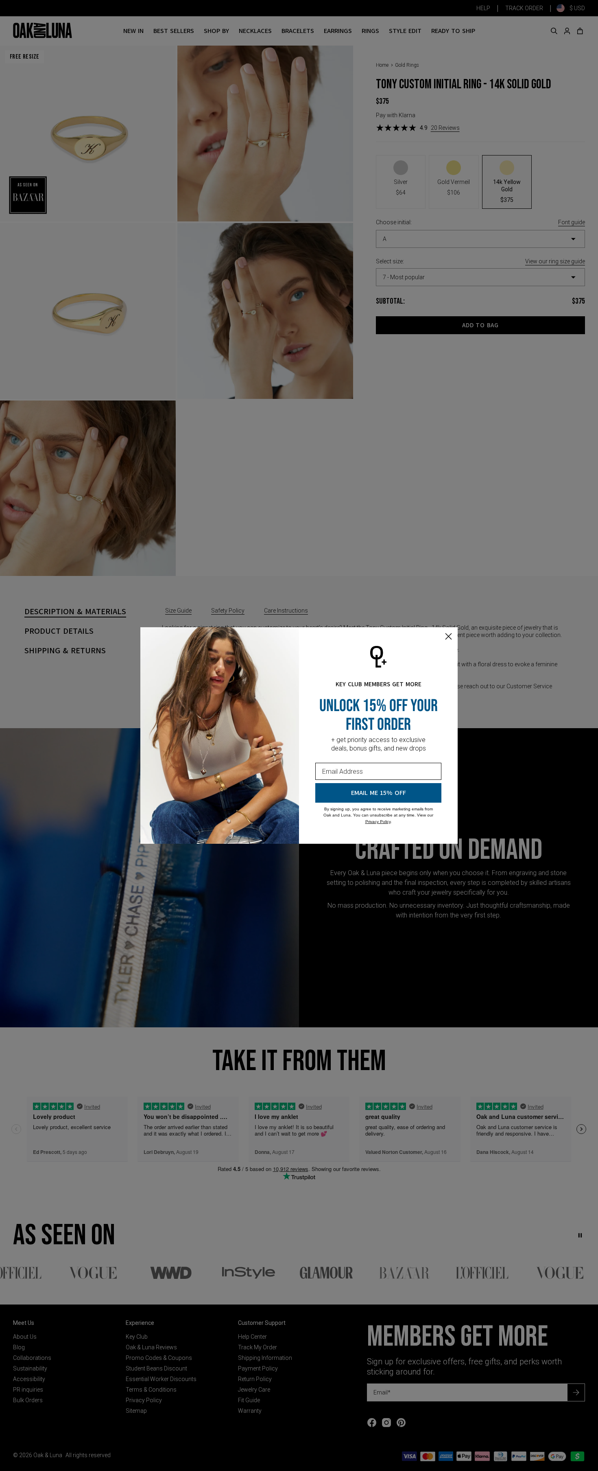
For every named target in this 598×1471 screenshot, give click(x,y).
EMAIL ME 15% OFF (378, 792)
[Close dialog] (448, 636)
